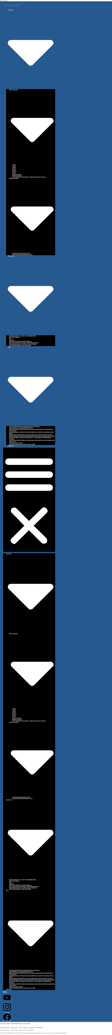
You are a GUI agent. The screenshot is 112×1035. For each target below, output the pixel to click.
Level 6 (14, 171)
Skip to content (3, 0)
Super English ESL (12, 5)
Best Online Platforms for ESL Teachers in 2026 (22, 444)
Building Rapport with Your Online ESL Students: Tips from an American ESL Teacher (32, 436)
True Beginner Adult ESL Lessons (21, 253)
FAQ (10, 338)
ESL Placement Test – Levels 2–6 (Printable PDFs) (22, 336)
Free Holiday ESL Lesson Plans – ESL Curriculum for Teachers (29, 177)
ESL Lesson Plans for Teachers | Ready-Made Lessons (24, 342)
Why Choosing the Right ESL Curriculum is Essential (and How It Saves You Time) (31, 434)
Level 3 (14, 167)
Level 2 (14, 166)
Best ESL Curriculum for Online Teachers (20, 341)
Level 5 (14, 170)
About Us (11, 340)
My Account (39, 1027)
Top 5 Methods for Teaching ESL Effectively (21, 428)
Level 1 (14, 164)
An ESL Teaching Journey (16, 443)
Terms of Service (4, 1027)
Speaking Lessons (17, 175)
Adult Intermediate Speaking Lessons (22, 254)
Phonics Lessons (16, 174)
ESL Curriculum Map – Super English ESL (20, 345)
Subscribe (11, 445)
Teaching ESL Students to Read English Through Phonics (24, 426)
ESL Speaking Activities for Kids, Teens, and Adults (22, 344)
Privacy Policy (14, 1027)
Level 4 (14, 168)
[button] (29, 500)
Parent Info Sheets (14, 337)
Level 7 (14, 173)
